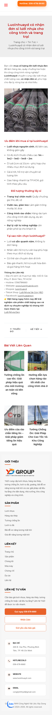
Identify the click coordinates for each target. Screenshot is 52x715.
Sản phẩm (9, 556)
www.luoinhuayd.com (27, 285)
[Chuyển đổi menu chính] (6, 5)
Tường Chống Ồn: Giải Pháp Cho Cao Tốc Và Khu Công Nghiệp (37, 437)
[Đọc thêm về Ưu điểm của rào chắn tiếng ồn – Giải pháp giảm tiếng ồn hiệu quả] (14, 415)
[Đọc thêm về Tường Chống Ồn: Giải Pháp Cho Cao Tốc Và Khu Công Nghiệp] (38, 415)
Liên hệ (8, 580)
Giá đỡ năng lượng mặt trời (17, 534)
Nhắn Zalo (25, 619)
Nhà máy (9, 566)
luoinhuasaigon (26, 295)
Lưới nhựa (9, 511)
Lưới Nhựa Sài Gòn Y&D (31, 292)
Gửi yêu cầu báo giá (25, 628)
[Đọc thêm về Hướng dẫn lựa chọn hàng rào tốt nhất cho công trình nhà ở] (38, 361)
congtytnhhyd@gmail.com (24, 692)
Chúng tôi (9, 561)
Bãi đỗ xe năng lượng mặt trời (18, 530)
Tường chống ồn (12, 520)
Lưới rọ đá (9, 525)
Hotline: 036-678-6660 (32, 3)
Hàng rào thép (11, 515)
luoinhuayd (21, 289)
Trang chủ (9, 552)
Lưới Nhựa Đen (12, 312)
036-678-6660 (19, 664)
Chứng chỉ (9, 571)
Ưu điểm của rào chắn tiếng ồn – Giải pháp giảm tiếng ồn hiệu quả (14, 437)
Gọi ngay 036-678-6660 (25, 611)
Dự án (7, 575)
